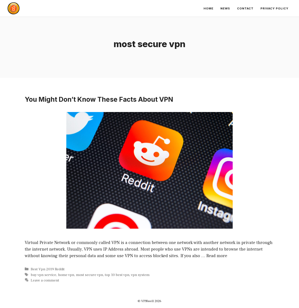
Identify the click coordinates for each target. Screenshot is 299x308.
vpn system (140, 274)
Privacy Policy (274, 8)
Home (208, 8)
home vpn (66, 274)
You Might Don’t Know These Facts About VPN (99, 99)
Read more (216, 256)
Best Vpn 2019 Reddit (48, 269)
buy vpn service (43, 274)
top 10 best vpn (117, 274)
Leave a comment (45, 280)
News (225, 8)
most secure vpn (89, 274)
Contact (245, 8)
